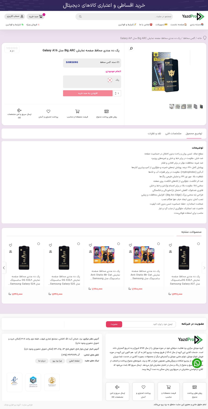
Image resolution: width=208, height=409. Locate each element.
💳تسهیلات (161, 24)
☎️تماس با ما (145, 24)
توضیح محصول (194, 133)
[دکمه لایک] (170, 245)
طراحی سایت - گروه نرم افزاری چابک (18, 405)
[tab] (194, 133)
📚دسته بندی (197, 24)
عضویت (114, 324)
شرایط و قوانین (13, 24)
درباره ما (41, 361)
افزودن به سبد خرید (88, 93)
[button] (4, 267)
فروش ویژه (31, 24)
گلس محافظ (189, 38)
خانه (199, 38)
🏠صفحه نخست (178, 24)
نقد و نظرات (154, 133)
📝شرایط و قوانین (127, 24)
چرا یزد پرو (57, 361)
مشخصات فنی (173, 133)
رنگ (117, 80)
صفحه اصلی (74, 361)
